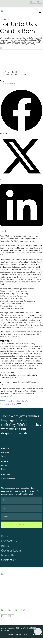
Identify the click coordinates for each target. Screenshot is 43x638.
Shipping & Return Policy (16, 634)
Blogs (5, 545)
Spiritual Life (10, 83)
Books (5, 536)
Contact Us (8, 560)
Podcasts (7, 541)
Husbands (5, 453)
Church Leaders (8, 479)
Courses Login (11, 550)
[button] (40, 12)
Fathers (4, 469)
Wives (3, 456)
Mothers (4, 466)
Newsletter (8, 555)
